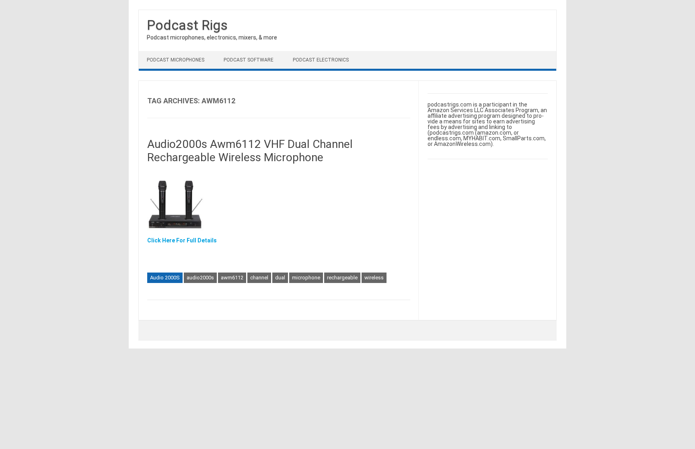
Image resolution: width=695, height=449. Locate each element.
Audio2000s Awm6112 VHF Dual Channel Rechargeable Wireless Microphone (250, 150)
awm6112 (232, 278)
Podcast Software (248, 60)
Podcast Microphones (175, 60)
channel (259, 278)
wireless (374, 278)
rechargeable (342, 278)
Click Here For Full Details (182, 240)
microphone (306, 278)
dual (280, 278)
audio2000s (200, 278)
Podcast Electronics (321, 60)
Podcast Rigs (187, 25)
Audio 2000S (165, 278)
